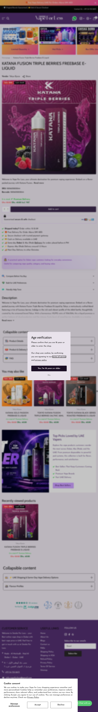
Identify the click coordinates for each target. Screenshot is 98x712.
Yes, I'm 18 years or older (49, 368)
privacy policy (41, 360)
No (49, 375)
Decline (60, 705)
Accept (38, 705)
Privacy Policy (33, 697)
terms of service (59, 357)
